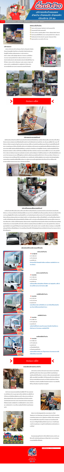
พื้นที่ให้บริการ (27, 21)
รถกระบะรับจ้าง (7, 64)
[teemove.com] (32, 456)
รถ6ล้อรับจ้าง (22, 64)
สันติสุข (15, 55)
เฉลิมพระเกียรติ (52, 32)
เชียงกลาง (19, 55)
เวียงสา (58, 32)
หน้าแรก (2, 21)
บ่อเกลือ (40, 32)
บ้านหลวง (24, 55)
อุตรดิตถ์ (50, 35)
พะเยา (44, 35)
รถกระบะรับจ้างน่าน (9, 49)
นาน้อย (8, 55)
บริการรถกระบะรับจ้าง (11, 21)
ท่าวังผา (47, 32)
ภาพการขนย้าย (35, 21)
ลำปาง (53, 35)
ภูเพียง (43, 32)
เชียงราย (58, 35)
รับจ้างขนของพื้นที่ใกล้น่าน (37, 35)
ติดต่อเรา (42, 21)
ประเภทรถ (20, 21)
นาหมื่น (12, 55)
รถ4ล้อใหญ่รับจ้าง (15, 64)
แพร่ (47, 35)
